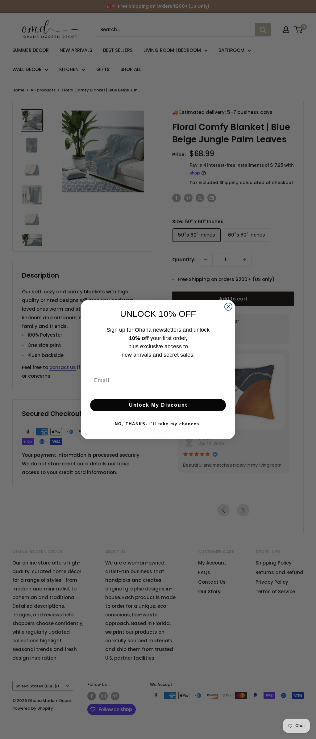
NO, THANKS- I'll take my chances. (158, 424)
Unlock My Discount (158, 405)
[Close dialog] (228, 306)
